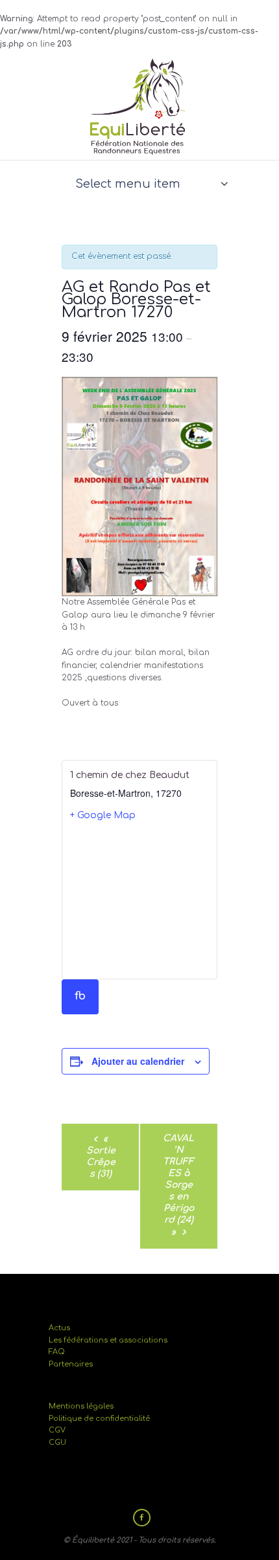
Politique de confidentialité (99, 1418)
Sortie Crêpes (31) (100, 1156)
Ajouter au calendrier (137, 1060)
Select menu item (127, 183)
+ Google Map (103, 815)
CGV (57, 1430)
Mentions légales (81, 1406)
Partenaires (71, 1364)
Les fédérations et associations (108, 1340)
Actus (59, 1328)
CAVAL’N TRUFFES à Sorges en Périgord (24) (178, 1185)
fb (80, 996)
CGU (57, 1442)
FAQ (57, 1352)
